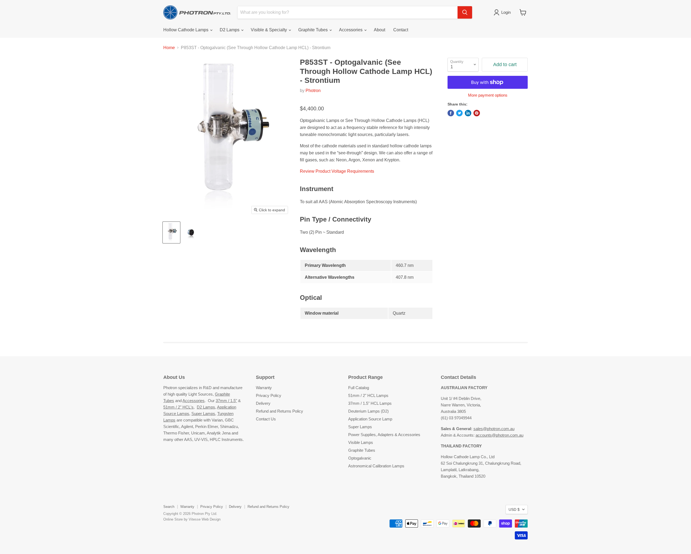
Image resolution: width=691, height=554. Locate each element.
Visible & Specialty (269, 30)
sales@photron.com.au (493, 428)
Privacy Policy (268, 395)
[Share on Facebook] (451, 113)
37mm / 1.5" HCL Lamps (370, 403)
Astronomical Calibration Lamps (376, 466)
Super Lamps (203, 413)
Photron (313, 90)
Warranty (264, 387)
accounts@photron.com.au (499, 435)
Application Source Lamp (370, 419)
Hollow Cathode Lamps (186, 30)
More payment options (487, 95)
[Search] (465, 12)
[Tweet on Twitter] (459, 113)
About (379, 30)
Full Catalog (358, 387)
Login (506, 12)
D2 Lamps (230, 30)
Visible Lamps (360, 442)
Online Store (173, 519)
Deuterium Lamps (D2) (368, 411)
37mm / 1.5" (226, 400)
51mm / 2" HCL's (178, 407)
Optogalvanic (359, 458)
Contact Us (266, 419)
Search (168, 507)
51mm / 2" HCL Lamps (368, 395)
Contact (400, 30)
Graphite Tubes (313, 30)
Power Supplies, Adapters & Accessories (384, 434)
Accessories (351, 30)
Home (169, 47)
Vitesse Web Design (205, 519)
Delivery (263, 403)
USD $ (514, 509)
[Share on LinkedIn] (468, 113)
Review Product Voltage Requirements (337, 171)
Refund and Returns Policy (279, 411)
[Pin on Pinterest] (476, 113)
